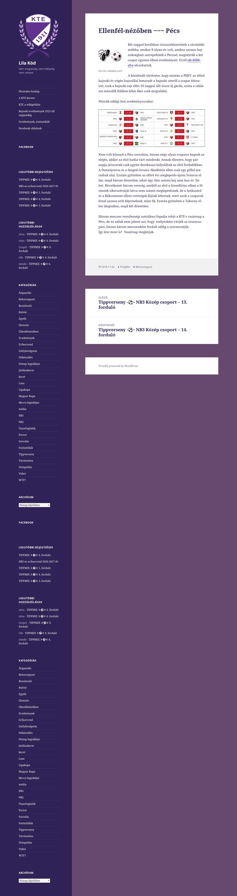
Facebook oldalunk (30, 128)
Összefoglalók (27, 428)
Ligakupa (24, 389)
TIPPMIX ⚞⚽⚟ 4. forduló (35, 199)
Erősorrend (26, 344)
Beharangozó (27, 299)
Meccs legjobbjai (29, 402)
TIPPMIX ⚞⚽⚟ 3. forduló (35, 205)
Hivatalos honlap (29, 91)
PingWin (125, 267)
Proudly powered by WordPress (118, 366)
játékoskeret (26, 370)
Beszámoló (25, 305)
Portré (23, 435)
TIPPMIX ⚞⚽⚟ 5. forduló (35, 192)
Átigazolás (25, 293)
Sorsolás (24, 441)
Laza (22, 383)
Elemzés (24, 325)
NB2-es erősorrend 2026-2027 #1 (38, 186)
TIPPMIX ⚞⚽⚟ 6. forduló (35, 179)
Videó (22, 473)
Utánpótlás (25, 467)
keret (22, 377)
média (22, 409)
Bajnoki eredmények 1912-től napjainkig (37, 113)
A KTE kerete (27, 98)
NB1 (21, 415)
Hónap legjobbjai (29, 364)
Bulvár (23, 312)
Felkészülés (26, 357)
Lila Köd (27, 63)
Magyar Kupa (27, 396)
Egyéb (22, 318)
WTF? (22, 480)
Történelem (26, 460)
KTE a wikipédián (29, 104)
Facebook (26, 147)
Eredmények (27, 338)
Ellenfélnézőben (29, 331)
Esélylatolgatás (28, 351)
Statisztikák (26, 448)
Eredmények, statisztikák (34, 121)
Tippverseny (26, 454)
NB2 (21, 422)
